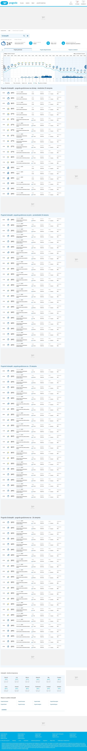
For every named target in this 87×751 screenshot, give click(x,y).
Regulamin (45, 740)
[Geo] (27, 36)
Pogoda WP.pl (3, 30)
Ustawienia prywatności (35, 740)
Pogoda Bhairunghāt (54, 701)
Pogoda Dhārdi (3, 704)
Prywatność (26, 740)
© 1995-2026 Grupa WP (5, 740)
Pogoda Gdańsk (38, 733)
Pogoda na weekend (73, 49)
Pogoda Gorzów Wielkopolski (57, 733)
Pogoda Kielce (3, 735)
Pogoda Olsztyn (73, 735)
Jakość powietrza (41, 3)
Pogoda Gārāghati (37, 704)
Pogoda (13, 3)
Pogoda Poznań (21, 736)
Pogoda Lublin (37, 735)
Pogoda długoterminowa (45, 49)
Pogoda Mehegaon (53, 704)
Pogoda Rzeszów (38, 736)
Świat (33, 3)
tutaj (27, 748)
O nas (20, 740)
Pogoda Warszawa (73, 736)
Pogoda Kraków (21, 735)
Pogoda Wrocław (3, 738)
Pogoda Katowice (73, 733)
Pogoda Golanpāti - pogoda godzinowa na (15, 366)
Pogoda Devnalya (21, 704)
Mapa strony (52, 740)
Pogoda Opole (3, 736)
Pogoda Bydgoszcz (21, 733)
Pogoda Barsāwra (21, 701)
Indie (9, 30)
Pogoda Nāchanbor (4, 701)
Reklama (14, 740)
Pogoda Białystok (3, 733)
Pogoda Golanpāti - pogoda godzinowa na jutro (16, 215)
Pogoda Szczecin (55, 736)
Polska (22, 3)
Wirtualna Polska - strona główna (4, 3)
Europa (27, 3)
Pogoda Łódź (54, 735)
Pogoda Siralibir (37, 701)
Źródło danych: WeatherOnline (63, 740)
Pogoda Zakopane (21, 738)
